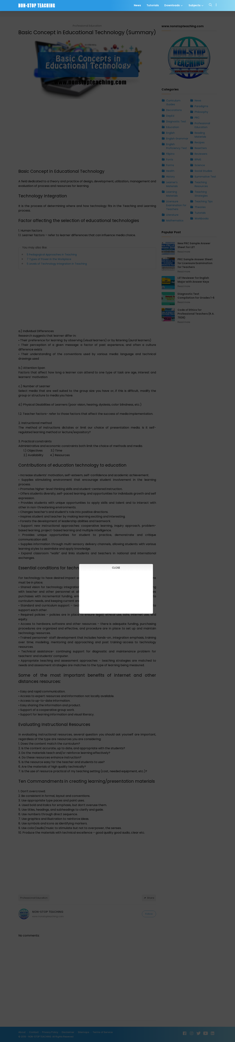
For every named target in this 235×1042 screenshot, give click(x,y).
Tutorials (153, 5)
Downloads (172, 5)
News (137, 5)
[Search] (210, 5)
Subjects (195, 5)
